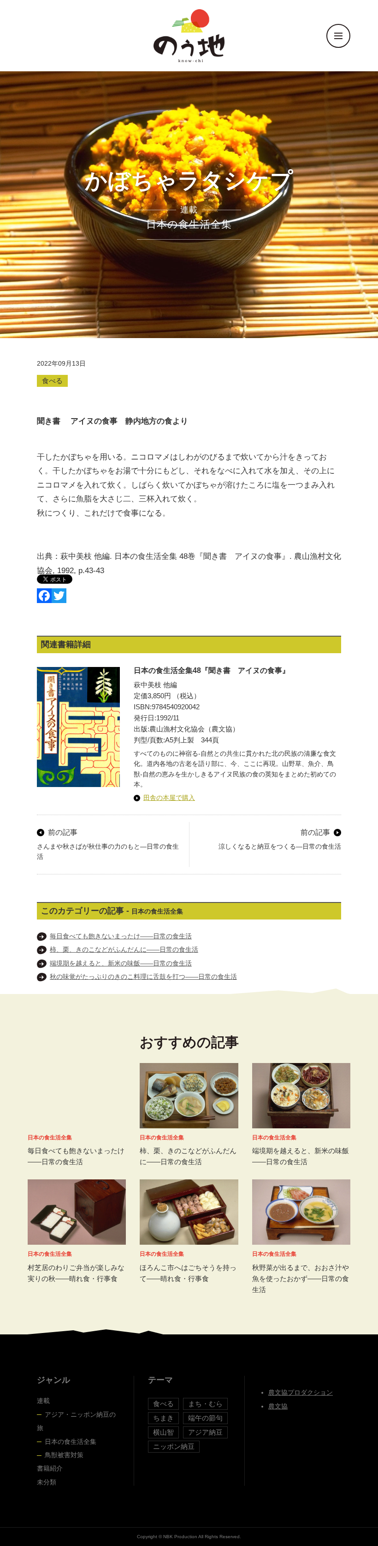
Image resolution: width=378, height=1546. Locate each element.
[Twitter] (59, 595)
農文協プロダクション (300, 1392)
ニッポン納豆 (174, 1446)
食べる (52, 381)
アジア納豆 (205, 1432)
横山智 (163, 1432)
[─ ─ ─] (338, 36)
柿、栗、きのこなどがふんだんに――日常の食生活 (124, 949)
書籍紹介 (50, 1468)
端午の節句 (205, 1418)
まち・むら (205, 1404)
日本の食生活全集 (70, 1441)
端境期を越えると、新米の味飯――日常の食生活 (121, 963)
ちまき (163, 1418)
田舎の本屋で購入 (169, 797)
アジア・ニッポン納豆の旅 (76, 1421)
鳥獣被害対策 (64, 1455)
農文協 (278, 1406)
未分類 (46, 1482)
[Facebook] (44, 595)
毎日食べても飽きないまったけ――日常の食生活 (121, 936)
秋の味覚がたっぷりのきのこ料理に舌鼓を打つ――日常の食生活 (143, 976)
